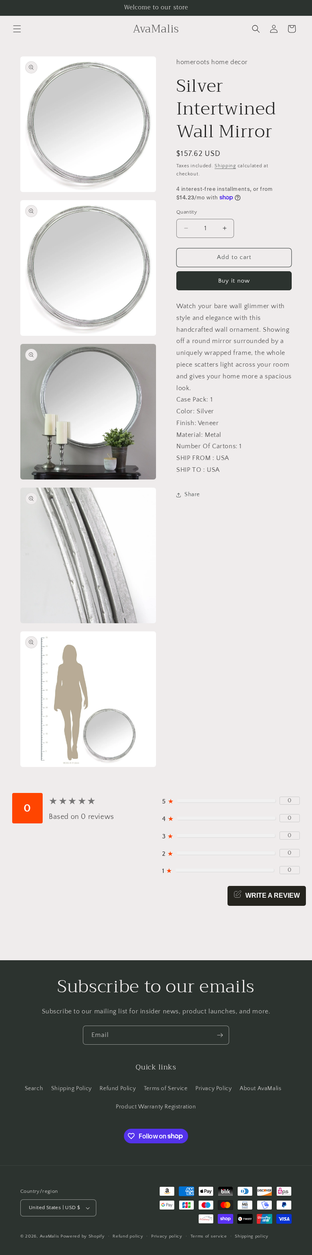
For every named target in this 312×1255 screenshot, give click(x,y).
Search (34, 1088)
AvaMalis (49, 1236)
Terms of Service (166, 1088)
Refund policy (128, 1236)
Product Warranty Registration (156, 1107)
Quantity (186, 212)
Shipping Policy (71, 1088)
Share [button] (192, 494)
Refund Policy (118, 1088)
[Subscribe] (220, 1035)
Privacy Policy (213, 1088)
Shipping (225, 165)
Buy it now (234, 280)
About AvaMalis (260, 1088)
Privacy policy (166, 1236)
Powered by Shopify (83, 1236)
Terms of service (209, 1236)
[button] (17, 29)
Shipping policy (252, 1236)
